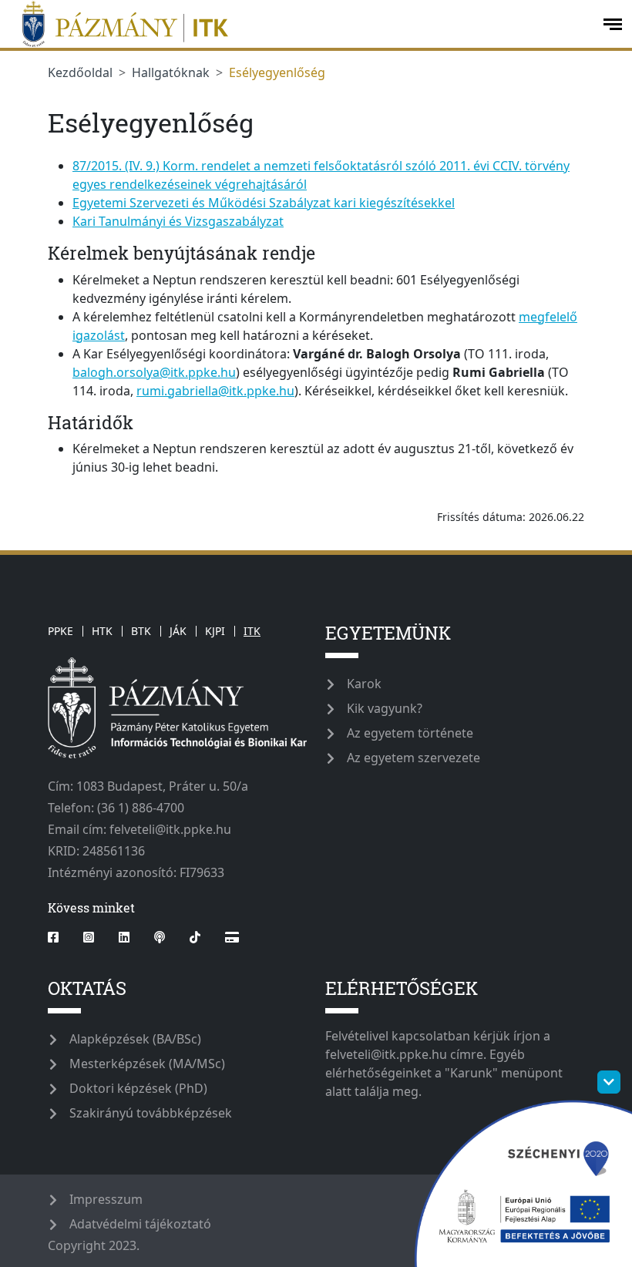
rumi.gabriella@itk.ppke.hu (215, 390)
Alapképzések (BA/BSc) (135, 1038)
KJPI (215, 630)
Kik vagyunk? (384, 708)
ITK (252, 630)
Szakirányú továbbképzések (150, 1112)
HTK (102, 630)
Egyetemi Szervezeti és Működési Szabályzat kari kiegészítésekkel (263, 202)
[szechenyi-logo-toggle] (608, 1082)
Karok (364, 683)
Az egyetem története (410, 732)
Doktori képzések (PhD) (138, 1088)
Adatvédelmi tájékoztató (140, 1223)
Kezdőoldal (80, 72)
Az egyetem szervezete (413, 757)
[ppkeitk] (299, 24)
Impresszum (106, 1199)
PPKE (60, 630)
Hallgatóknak (171, 72)
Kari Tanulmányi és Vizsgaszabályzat (178, 221)
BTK (141, 630)
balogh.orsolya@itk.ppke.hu (154, 372)
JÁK (178, 630)
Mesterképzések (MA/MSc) (147, 1063)
